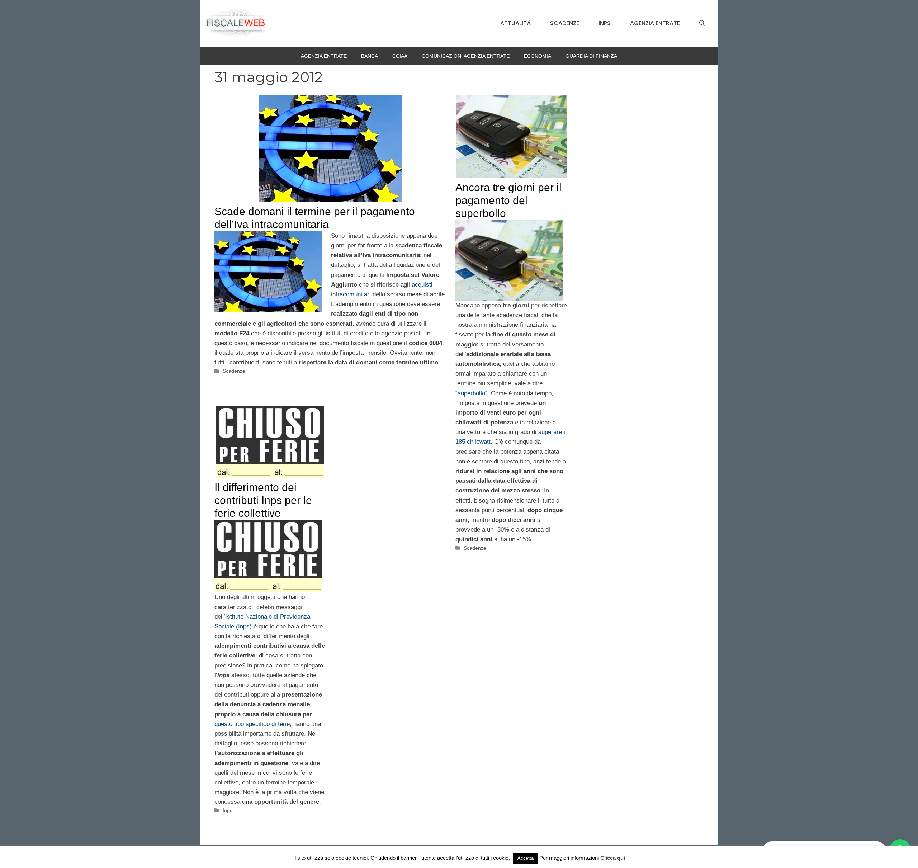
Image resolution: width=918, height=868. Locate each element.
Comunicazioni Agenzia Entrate (466, 56)
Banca (369, 56)
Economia (537, 56)
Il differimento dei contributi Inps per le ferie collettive (263, 500)
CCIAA (399, 56)
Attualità (515, 23)
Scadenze (564, 23)
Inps (604, 23)
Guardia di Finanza (591, 56)
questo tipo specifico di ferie (252, 724)
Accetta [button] (525, 858)
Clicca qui (612, 858)
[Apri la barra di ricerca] (702, 23)
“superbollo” (471, 393)
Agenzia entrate (655, 23)
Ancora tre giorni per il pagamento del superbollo (508, 200)
